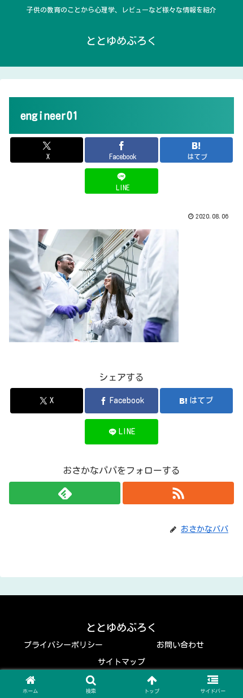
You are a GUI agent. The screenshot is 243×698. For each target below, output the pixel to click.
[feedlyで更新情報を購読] (64, 493)
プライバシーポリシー (63, 645)
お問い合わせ (180, 645)
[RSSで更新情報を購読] (178, 493)
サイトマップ (121, 662)
